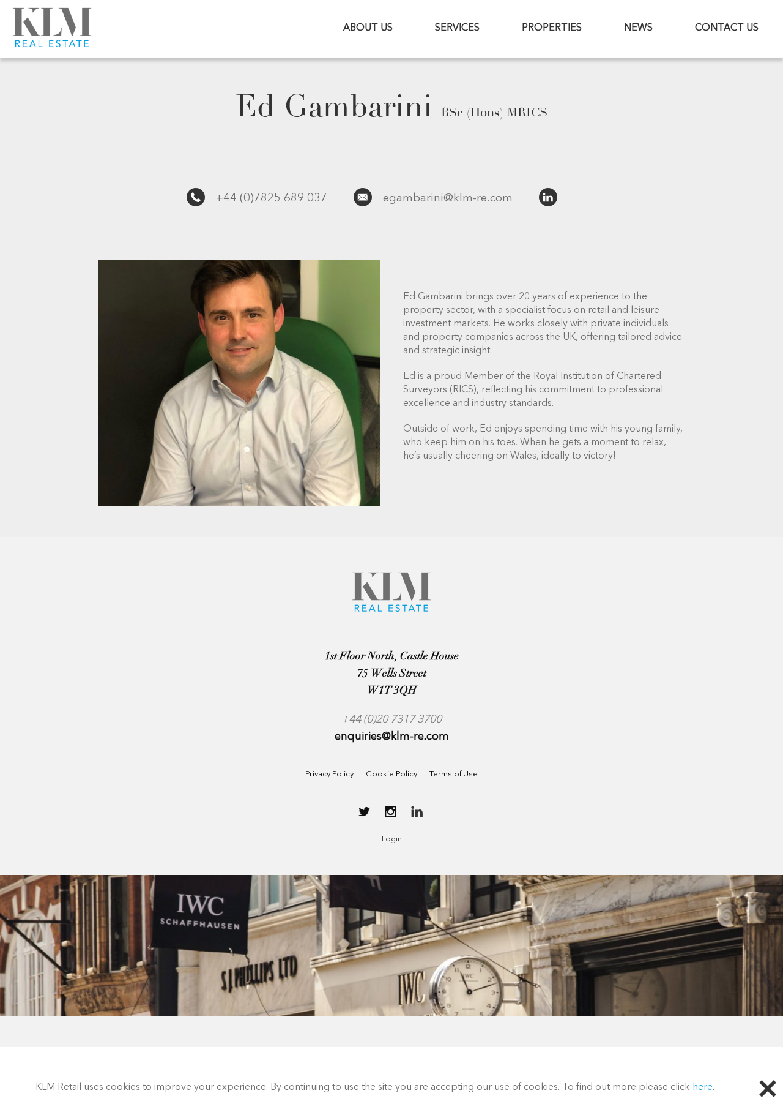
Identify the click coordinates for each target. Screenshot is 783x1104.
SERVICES (457, 28)
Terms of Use (453, 774)
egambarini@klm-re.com (448, 199)
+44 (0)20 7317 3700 (391, 719)
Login (392, 839)
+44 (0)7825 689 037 (271, 199)
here (702, 1087)
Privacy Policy (329, 774)
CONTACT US (727, 28)
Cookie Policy (391, 774)
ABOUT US (368, 28)
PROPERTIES (552, 28)
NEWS (638, 28)
